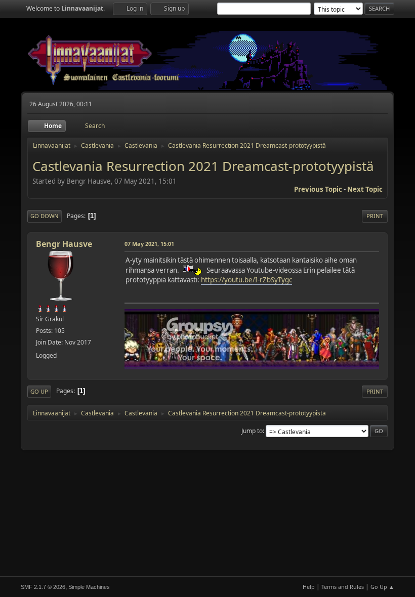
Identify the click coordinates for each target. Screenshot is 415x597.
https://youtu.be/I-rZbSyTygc (246, 279)
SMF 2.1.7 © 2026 (43, 587)
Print (374, 216)
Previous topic (318, 189)
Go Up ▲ (382, 586)
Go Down (44, 216)
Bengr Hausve (64, 243)
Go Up (39, 391)
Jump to (252, 431)
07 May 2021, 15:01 (149, 243)
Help (309, 586)
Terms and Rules (342, 586)
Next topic (365, 189)
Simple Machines (89, 587)
